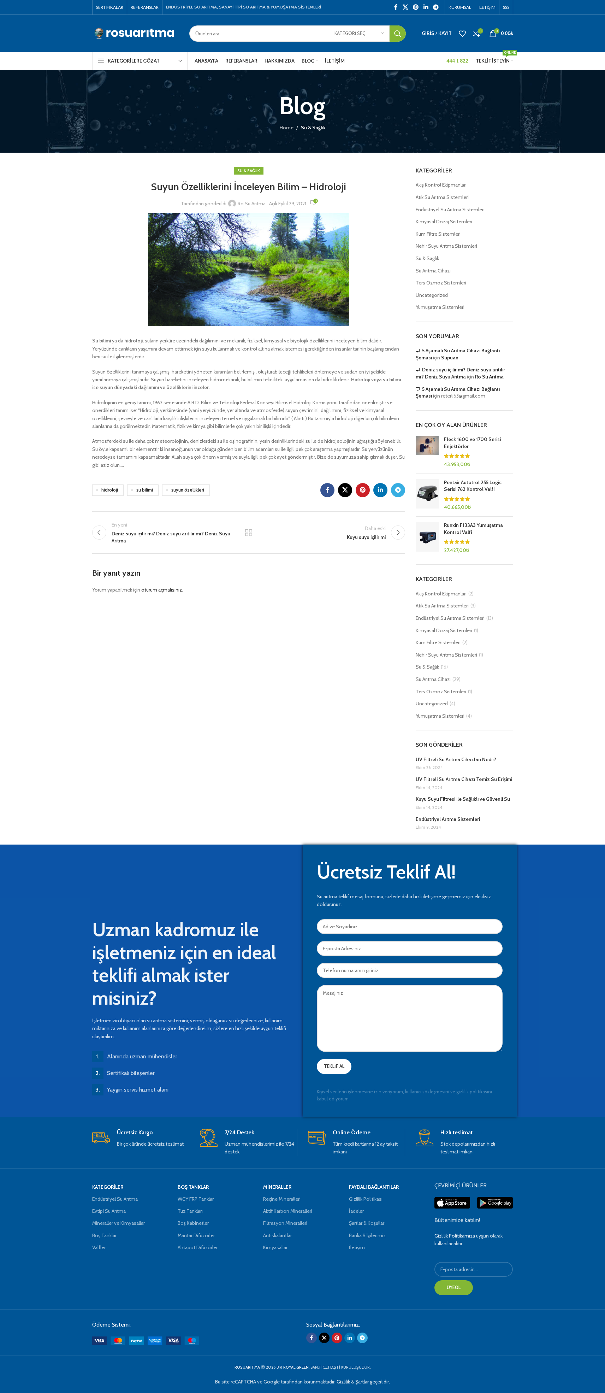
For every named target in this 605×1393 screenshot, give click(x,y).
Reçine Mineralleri (282, 1199)
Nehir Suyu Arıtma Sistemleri (446, 246)
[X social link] (405, 7)
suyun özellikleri (187, 490)
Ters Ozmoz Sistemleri (441, 283)
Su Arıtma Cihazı (433, 271)
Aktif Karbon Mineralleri (287, 1211)
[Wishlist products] (462, 34)
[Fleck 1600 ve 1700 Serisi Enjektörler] (427, 452)
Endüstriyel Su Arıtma (115, 1199)
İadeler (356, 1211)
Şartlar (362, 1382)
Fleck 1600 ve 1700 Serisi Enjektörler (472, 442)
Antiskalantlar (277, 1235)
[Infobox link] (140, 1138)
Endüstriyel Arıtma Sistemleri (448, 819)
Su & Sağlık (313, 127)
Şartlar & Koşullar (366, 1223)
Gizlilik (343, 1382)
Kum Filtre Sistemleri (438, 234)
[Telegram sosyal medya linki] (436, 7)
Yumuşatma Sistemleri (440, 307)
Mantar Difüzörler (196, 1235)
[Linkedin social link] (426, 7)
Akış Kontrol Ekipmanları (441, 185)
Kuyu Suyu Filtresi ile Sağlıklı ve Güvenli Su (463, 799)
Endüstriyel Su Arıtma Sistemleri (450, 209)
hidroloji (109, 490)
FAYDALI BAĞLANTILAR (374, 1187)
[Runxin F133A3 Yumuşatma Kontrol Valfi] (427, 538)
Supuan (449, 357)
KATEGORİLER (107, 1187)
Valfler (99, 1247)
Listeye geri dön (248, 532)
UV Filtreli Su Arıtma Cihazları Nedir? (456, 759)
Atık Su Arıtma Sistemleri (442, 197)
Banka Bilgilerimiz (367, 1235)
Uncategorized (432, 295)
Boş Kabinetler (193, 1223)
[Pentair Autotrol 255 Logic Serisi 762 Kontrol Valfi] (427, 495)
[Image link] (145, 1340)
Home (286, 127)
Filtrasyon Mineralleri (285, 1223)
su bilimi (144, 490)
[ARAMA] (398, 33)
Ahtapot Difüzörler (198, 1247)
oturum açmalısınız (161, 590)
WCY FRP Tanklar (196, 1199)
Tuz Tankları (190, 1211)
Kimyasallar (275, 1247)
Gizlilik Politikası (365, 1199)
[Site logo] (135, 33)
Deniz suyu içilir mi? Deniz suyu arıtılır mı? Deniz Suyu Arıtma (460, 373)
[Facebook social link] (396, 7)
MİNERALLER (277, 1187)
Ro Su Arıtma (252, 203)
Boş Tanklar (104, 1235)
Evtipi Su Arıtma (109, 1211)
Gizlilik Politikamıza (454, 1236)
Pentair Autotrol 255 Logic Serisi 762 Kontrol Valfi (473, 486)
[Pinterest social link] (416, 7)
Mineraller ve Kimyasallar (118, 1223)
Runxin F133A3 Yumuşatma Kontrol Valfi (473, 528)
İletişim (357, 1247)
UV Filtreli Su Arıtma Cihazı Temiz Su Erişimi (464, 779)
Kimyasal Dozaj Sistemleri (444, 221)
